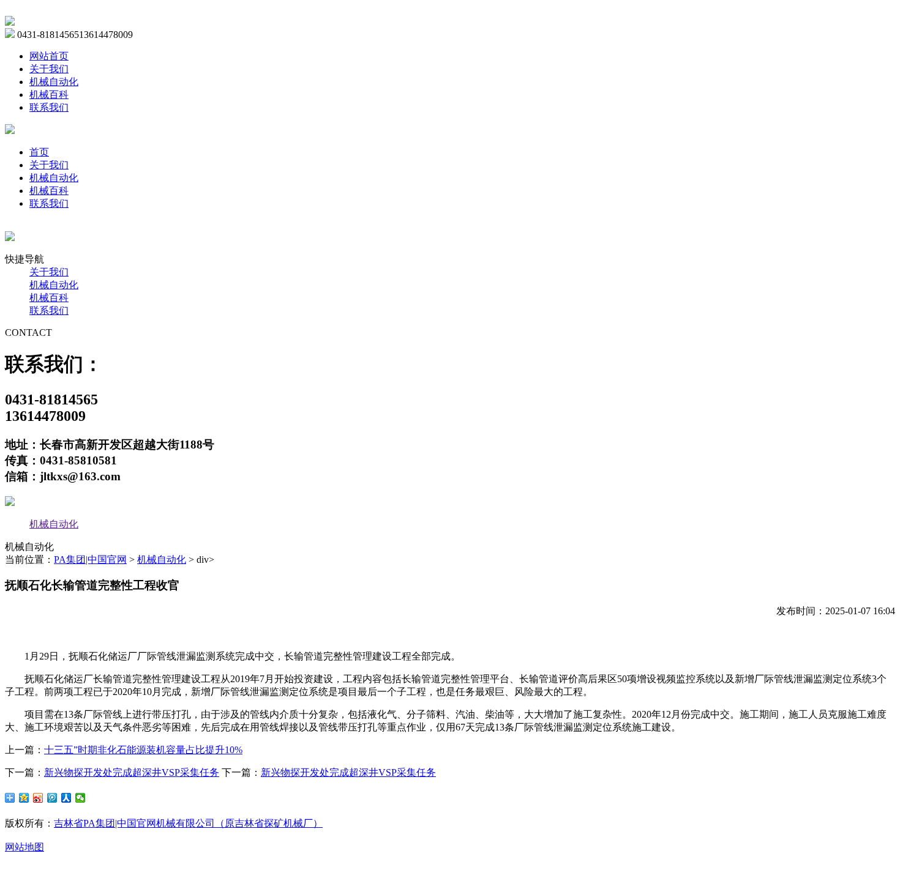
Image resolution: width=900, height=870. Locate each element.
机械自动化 (53, 81)
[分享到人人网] (66, 798)
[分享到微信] (80, 798)
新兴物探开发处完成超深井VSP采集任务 (131, 772)
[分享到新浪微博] (38, 798)
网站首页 (49, 56)
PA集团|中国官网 (90, 559)
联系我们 (49, 107)
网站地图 (24, 847)
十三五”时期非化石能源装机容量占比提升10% (143, 750)
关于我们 (49, 69)
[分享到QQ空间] (24, 798)
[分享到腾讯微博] (52, 798)
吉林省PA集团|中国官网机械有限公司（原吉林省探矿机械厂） (188, 823)
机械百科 (49, 94)
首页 (39, 152)
